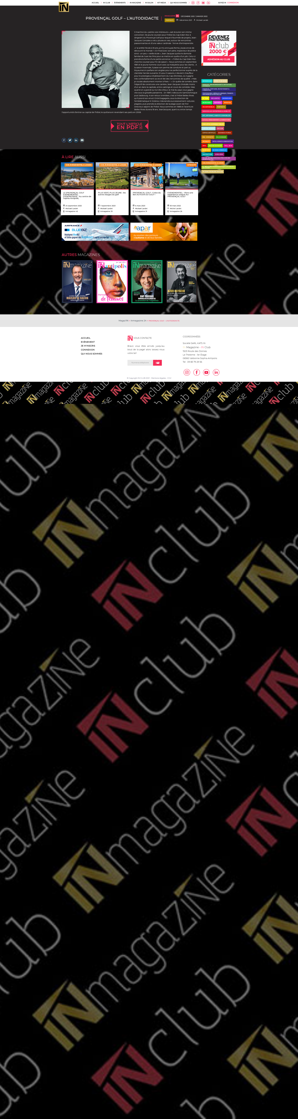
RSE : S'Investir (208, 137)
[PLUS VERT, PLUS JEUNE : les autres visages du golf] (112, 175)
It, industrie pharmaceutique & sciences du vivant (218, 167)
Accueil (95, 3)
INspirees (217, 102)
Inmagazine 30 (181, 281)
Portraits (169, 20)
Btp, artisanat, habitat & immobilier (216, 115)
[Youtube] (205, 372)
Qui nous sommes (178, 3)
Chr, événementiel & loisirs (213, 163)
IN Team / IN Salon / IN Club (213, 171)
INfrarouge (207, 81)
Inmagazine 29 (77, 281)
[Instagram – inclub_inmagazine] (185, 372)
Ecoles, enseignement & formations (216, 120)
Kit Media (161, 3)
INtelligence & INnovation (222, 141)
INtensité (206, 141)
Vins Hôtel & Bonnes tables (213, 124)
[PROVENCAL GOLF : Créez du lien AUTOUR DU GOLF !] (146, 175)
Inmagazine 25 (147, 281)
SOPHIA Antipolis (209, 132)
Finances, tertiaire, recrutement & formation (216, 89)
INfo (204, 145)
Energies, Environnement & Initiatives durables (217, 85)
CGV (169, 378)
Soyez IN (222, 3)
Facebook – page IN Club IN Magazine (198, 3)
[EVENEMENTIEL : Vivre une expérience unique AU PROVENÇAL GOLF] (181, 175)
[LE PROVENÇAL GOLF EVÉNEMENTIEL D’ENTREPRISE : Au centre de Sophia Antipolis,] (77, 175)
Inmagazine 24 (138, 321)
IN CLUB (106, 3)
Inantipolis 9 (112, 281)
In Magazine (135, 3)
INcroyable (207, 102)
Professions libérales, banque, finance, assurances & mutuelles (218, 94)
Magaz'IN (123, 321)
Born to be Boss (220, 81)
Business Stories (224, 132)
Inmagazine (172, 16)
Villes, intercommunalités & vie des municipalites (216, 158)
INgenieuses (226, 98)
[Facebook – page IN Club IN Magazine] (195, 372)
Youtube (203, 3)
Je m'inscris (88, 346)
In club (220, 128)
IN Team (205, 98)
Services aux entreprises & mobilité (216, 111)
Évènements (120, 3)
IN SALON (149, 3)
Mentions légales (158, 378)
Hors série (219, 154)
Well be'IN (228, 145)
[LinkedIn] (214, 372)
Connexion (233, 3)
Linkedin (208, 3)
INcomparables (208, 107)
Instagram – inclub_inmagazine (193, 3)
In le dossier (221, 137)
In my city (206, 150)
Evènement (88, 342)
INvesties (227, 102)
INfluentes (215, 98)
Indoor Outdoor (215, 145)
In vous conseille (219, 150)
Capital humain (209, 128)
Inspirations (207, 154)
